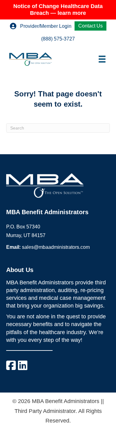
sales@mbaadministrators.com (56, 247)
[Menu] (102, 59)
